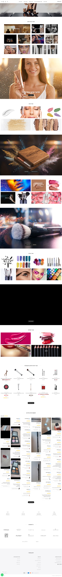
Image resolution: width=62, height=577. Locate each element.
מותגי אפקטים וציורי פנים (38, 1)
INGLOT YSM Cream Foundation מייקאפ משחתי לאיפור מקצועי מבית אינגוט (25, 495)
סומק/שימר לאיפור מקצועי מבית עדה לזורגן (56, 447)
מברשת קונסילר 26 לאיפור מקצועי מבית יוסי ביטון (46, 488)
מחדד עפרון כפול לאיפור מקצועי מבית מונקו (25, 486)
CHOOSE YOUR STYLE (34, 171)
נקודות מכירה (18, 560)
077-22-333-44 (58, 561)
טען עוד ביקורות (31, 502)
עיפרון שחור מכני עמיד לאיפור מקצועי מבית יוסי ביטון (4, 486)
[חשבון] (6, 2)
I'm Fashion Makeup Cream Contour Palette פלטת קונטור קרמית (14, 488)
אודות (4, 575)
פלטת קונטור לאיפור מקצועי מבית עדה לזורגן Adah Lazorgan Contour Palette (5, 446)
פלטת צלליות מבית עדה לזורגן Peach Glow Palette (25, 448)
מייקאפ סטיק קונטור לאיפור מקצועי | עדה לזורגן (25, 427)
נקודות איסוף (39, 562)
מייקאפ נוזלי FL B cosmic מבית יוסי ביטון (46, 443)
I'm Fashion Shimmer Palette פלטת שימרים (15, 456)
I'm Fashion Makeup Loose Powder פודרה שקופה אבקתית (25, 438)
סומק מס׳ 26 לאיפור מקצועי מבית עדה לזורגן (56, 456)
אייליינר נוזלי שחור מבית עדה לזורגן (56, 469)
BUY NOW (34, 244)
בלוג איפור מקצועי (39, 564)
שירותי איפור (25, 1)
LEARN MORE (26, 171)
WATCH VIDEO (31, 321)
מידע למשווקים (18, 562)
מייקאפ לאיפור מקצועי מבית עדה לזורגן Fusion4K (56, 480)
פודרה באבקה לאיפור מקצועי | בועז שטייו (55, 489)
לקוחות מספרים (39, 569)
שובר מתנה (39, 567)
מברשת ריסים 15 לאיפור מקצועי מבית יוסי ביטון (46, 469)
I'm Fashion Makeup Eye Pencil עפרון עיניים (35, 459)
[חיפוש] (8, 2)
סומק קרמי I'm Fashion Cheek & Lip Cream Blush (15, 424)
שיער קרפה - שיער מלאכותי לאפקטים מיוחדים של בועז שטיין (5, 475)
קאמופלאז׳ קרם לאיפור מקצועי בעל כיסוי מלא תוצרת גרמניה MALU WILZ (55, 437)
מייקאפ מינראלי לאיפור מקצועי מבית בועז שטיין (25, 477)
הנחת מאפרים (18, 564)
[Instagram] (59, 564)
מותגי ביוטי (45, 1)
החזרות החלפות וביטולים (38, 560)
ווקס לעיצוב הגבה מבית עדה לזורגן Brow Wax (25, 468)
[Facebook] (60, 564)
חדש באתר (20, 1)
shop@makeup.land (57, 562)
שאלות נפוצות (39, 558)
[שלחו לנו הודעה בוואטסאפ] (2, 575)
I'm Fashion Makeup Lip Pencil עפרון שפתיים (35, 429)
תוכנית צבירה (18, 558)
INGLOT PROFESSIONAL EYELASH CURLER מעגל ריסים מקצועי (45, 460)
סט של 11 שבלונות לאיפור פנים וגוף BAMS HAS (45, 498)
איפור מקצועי (31, 1)
